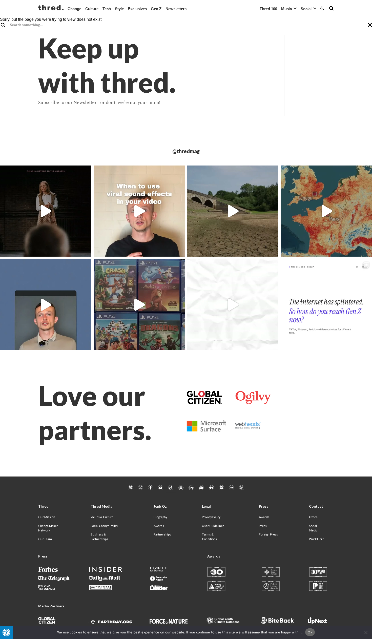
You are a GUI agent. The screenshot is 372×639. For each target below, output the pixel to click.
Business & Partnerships (99, 536)
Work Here (316, 539)
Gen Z (156, 9)
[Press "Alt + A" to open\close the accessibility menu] (6, 632)
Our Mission (46, 517)
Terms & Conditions (209, 536)
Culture (91, 9)
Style (119, 9)
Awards (159, 526)
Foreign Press (268, 534)
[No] (365, 632)
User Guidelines (213, 526)
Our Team (45, 539)
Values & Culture (102, 517)
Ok (310, 632)
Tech (106, 9)
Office (313, 517)
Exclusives (137, 9)
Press (263, 526)
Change (74, 9)
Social (306, 9)
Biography (160, 517)
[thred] (51, 8)
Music (286, 9)
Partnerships (162, 534)
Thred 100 (268, 9)
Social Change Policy (104, 526)
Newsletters (176, 9)
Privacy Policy (211, 517)
